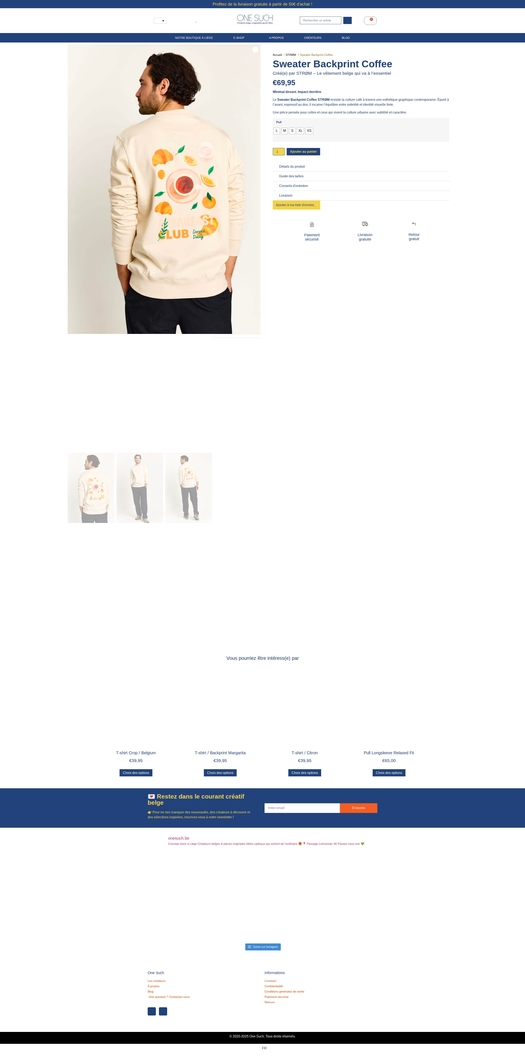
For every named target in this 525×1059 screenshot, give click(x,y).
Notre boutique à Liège (194, 37)
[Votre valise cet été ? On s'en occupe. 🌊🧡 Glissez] (185, 919)
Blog (346, 37)
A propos (276, 37)
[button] (361, 167)
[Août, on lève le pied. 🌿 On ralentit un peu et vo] (262, 875)
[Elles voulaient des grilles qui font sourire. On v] (262, 919)
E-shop (238, 37)
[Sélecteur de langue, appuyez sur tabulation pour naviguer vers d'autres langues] (160, 21)
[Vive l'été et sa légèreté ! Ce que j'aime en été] (185, 875)
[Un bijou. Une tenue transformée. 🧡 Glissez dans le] (339, 919)
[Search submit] (347, 20)
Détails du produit (292, 166)
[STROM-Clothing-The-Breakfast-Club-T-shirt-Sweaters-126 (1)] (164, 189)
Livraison (285, 195)
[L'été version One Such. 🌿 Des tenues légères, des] (339, 875)
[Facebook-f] (152, 1011)
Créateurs (312, 37)
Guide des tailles (291, 176)
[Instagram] (163, 1011)
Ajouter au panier (303, 151)
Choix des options (136, 773)
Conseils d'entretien (293, 186)
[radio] (277, 131)
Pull (279, 122)
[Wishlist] (197, 20)
